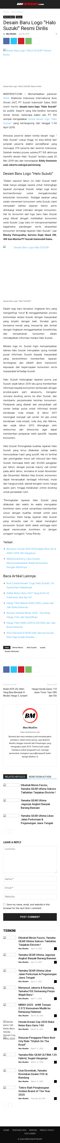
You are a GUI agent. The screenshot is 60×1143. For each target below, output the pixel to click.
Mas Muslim (11, 34)
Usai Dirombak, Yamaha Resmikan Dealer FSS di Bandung (33, 1074)
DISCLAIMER (30, 1133)
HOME (6, 1130)
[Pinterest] (21, 41)
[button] (5, 4)
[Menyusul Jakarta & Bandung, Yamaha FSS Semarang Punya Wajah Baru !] (9, 992)
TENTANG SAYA (19, 1130)
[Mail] (30, 762)
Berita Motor (18, 12)
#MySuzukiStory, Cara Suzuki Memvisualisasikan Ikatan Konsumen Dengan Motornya (27, 563)
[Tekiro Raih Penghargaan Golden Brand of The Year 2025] (9, 1092)
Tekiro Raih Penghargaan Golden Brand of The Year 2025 (34, 1091)
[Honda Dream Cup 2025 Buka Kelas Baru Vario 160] (9, 1030)
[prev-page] (5, 831)
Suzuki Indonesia (12, 651)
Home (6, 12)
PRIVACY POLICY (47, 1130)
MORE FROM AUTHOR (40, 777)
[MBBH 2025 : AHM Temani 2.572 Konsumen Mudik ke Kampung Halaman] (9, 1009)
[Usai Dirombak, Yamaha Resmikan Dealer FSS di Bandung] (9, 1075)
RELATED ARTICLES (15, 777)
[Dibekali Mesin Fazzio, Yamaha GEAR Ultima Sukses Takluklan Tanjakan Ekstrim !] (11, 788)
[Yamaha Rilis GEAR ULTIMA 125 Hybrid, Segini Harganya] (9, 1059)
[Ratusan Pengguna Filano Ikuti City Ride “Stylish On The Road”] (9, 1042)
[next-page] (10, 831)
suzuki (42, 647)
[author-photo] (30, 723)
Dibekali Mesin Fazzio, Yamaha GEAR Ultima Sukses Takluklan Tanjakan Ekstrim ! (38, 788)
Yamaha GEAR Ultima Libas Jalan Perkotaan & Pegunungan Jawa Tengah (37, 819)
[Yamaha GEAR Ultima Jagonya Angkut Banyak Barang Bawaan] (11, 804)
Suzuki (19, 17)
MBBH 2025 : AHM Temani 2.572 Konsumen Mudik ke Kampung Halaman (34, 1008)
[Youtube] (43, 762)
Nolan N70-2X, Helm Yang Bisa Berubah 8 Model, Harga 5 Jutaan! (15, 692)
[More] (36, 41)
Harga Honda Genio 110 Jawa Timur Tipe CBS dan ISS (44, 692)
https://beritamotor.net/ (30, 732)
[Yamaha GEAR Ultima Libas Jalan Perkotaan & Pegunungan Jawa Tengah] (11, 819)
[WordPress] (36, 762)
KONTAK (33, 1130)
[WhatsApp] (28, 41)
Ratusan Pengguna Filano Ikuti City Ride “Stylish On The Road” (36, 1041)
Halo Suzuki (31, 647)
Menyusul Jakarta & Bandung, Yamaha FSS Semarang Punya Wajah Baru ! (36, 991)
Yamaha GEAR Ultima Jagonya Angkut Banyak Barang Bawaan (35, 804)
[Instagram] (23, 762)
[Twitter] (14, 41)
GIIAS (6, 98)
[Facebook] (6, 41)
